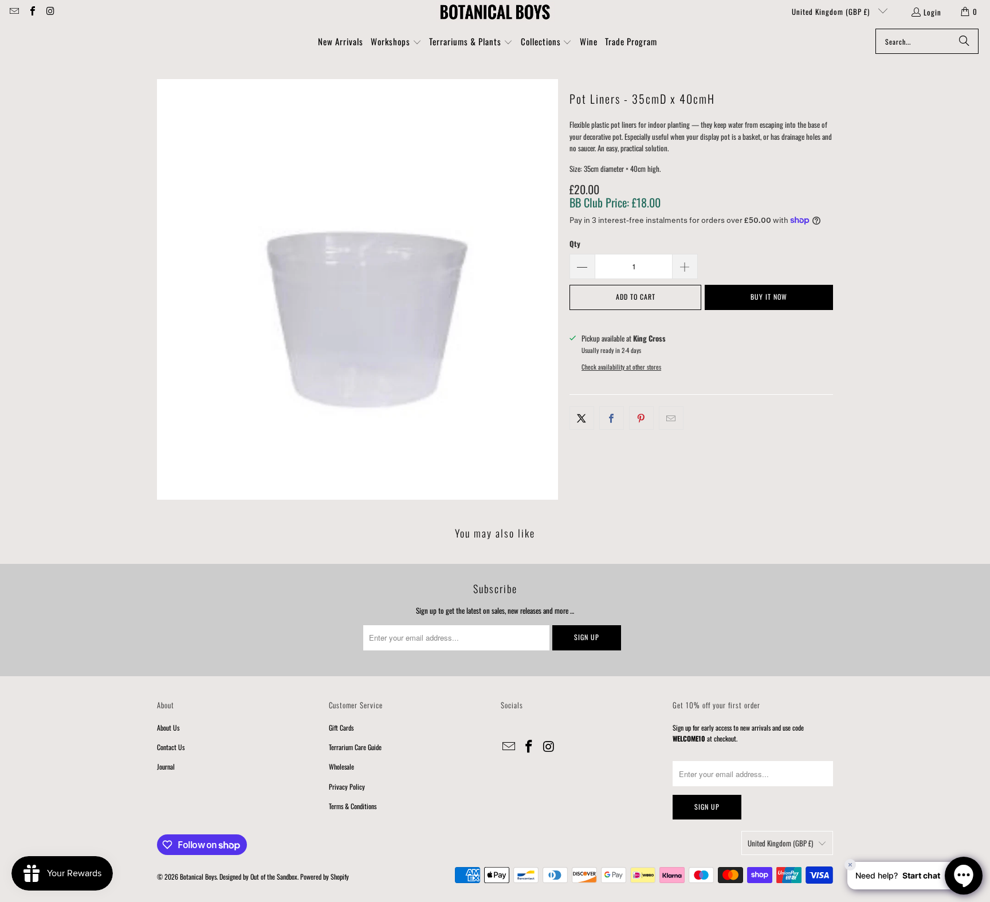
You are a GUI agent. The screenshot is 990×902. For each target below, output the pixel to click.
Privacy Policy (347, 786)
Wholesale (341, 766)
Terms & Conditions (352, 806)
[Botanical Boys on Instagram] (50, 11)
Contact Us (170, 747)
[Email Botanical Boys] (14, 11)
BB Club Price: (615, 202)
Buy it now (769, 296)
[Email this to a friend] (671, 418)
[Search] (964, 41)
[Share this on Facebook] (611, 418)
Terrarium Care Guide (355, 747)
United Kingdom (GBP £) (832, 11)
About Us (168, 727)
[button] (396, 42)
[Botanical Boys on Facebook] (31, 11)
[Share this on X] (581, 418)
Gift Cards (341, 727)
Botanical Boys (198, 876)
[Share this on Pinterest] (641, 418)
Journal (166, 766)
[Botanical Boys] (495, 11)
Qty (574, 243)
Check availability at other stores (621, 366)
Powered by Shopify (324, 876)
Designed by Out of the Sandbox (258, 876)
